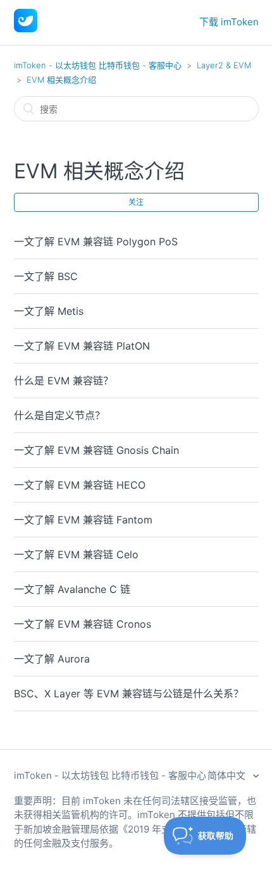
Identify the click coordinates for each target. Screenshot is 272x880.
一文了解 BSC (46, 276)
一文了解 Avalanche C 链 (72, 589)
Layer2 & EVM (224, 65)
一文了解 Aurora (52, 658)
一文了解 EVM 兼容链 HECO (79, 485)
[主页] (25, 29)
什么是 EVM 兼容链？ (63, 380)
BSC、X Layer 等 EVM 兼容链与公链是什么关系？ (129, 693)
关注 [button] (136, 202)
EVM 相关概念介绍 (61, 80)
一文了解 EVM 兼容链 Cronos (82, 624)
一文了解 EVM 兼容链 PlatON (82, 345)
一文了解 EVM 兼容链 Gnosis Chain (96, 450)
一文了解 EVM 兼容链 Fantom (83, 519)
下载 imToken (229, 22)
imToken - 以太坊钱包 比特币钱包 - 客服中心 (98, 65)
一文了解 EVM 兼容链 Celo (76, 554)
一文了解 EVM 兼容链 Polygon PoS (96, 241)
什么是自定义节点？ (59, 415)
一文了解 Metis (48, 311)
